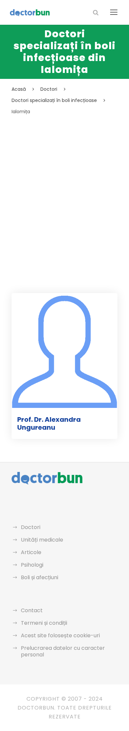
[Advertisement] (64, 183)
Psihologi (32, 565)
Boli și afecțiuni (39, 577)
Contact (32, 610)
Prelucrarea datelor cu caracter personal (63, 651)
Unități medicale (42, 540)
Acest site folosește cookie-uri (60, 635)
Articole (31, 552)
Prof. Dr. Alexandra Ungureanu (49, 423)
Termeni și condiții (44, 623)
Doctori (30, 527)
